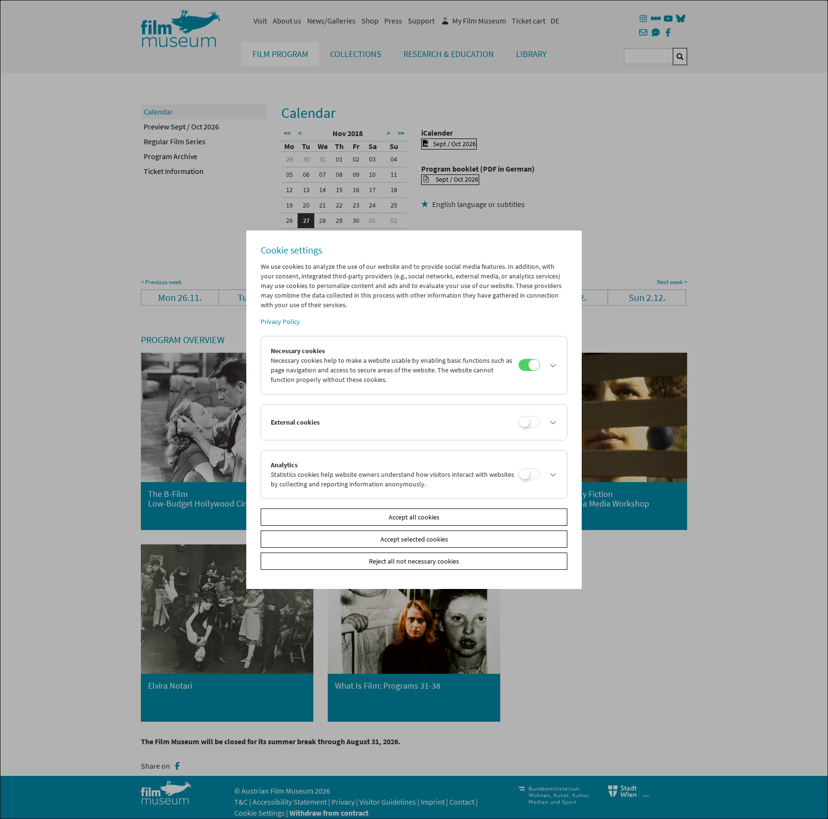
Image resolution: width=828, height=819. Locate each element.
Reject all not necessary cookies (414, 561)
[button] (551, 365)
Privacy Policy (280, 321)
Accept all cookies (414, 517)
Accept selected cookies (414, 539)
